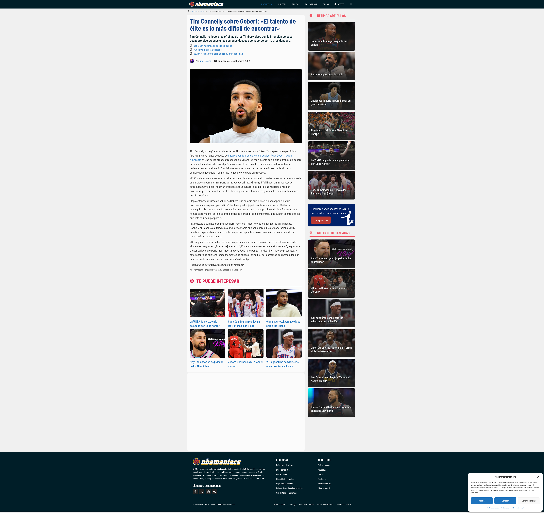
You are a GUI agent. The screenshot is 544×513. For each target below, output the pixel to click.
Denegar (505, 500)
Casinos (321, 474)
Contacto (322, 479)
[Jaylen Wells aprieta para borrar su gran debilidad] (331, 96)
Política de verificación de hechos (289, 488)
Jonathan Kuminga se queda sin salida (213, 45)
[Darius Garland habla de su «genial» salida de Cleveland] (331, 402)
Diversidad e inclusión (285, 479)
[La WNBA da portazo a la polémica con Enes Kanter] (331, 155)
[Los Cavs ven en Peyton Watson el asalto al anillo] (331, 373)
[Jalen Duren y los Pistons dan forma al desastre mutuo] (331, 343)
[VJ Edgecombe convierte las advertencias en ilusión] (331, 313)
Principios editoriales (284, 465)
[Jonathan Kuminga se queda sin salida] (331, 36)
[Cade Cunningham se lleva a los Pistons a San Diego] (331, 185)
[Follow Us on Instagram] (208, 491)
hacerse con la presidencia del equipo (249, 155)
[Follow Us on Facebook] (195, 491)
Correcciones (281, 474)
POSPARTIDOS (311, 4)
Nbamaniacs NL (324, 488)
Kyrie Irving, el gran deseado (208, 49)
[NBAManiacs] (206, 4)
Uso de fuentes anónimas (286, 492)
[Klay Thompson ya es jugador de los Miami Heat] (331, 253)
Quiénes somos (324, 465)
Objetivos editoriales (284, 483)
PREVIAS (295, 4)
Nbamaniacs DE (324, 483)
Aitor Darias (205, 60)
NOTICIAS (265, 4)
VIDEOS (326, 4)
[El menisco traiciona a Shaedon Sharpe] (331, 126)
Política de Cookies (306, 504)
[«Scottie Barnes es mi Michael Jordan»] (331, 283)
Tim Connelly (236, 269)
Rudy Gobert (223, 269)
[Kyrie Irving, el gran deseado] (331, 66)
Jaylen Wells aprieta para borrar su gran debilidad (218, 53)
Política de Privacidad (325, 504)
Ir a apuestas (321, 220)
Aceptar (482, 500)
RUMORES (282, 4)
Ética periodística (283, 469)
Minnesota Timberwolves (205, 269)
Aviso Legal (292, 504)
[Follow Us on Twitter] (201, 491)
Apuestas (322, 469)
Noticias (195, 11)
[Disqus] (246, 411)
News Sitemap (279, 504)
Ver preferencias (529, 500)
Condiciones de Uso (343, 504)
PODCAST (340, 4)
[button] (538, 476)
